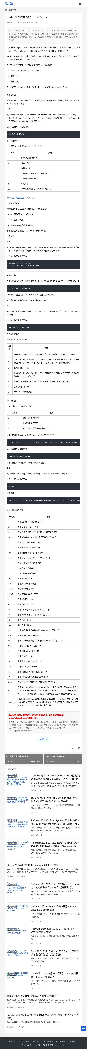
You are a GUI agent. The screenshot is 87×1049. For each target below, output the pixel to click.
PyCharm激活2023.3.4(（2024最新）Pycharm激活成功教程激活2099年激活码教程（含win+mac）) (55, 886)
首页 (6, 10)
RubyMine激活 (61, 1041)
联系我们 (73, 725)
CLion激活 (36, 1041)
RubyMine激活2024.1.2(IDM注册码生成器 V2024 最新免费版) (52, 931)
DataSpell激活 (48, 1041)
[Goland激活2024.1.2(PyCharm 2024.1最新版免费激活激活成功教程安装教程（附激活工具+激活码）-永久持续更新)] (18, 781)
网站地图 (73, 1041)
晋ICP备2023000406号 (56, 1045)
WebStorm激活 (23, 1041)
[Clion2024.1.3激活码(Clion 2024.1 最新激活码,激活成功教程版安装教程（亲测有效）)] (18, 803)
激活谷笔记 (33, 22)
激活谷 (38, 1045)
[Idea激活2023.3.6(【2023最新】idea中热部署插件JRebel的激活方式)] (18, 979)
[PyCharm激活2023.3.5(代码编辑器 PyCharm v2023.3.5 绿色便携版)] (18, 911)
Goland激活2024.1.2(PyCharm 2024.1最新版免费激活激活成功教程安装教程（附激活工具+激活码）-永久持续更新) (55, 777)
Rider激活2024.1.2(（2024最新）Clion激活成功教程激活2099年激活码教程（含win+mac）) (55, 844)
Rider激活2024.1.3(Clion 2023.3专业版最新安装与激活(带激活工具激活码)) (55, 953)
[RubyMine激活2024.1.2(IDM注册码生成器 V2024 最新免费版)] (18, 934)
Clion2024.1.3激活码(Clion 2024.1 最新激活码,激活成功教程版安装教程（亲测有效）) (55, 800)
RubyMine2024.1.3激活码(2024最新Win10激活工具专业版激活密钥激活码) (42, 1017)
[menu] (80, 4)
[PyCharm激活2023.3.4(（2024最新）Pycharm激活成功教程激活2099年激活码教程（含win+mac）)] (18, 889)
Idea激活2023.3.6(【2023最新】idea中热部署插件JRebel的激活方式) (54, 975)
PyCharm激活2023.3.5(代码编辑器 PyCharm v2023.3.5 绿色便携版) (54, 908)
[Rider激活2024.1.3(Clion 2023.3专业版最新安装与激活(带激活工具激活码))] (18, 956)
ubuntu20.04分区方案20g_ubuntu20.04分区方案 (32, 865)
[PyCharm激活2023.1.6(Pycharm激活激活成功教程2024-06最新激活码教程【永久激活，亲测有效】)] (18, 825)
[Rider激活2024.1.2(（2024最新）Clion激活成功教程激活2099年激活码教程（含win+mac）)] (18, 848)
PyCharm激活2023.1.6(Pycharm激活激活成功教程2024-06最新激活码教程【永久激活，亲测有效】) (55, 822)
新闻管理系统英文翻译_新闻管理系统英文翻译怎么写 (33, 996)
